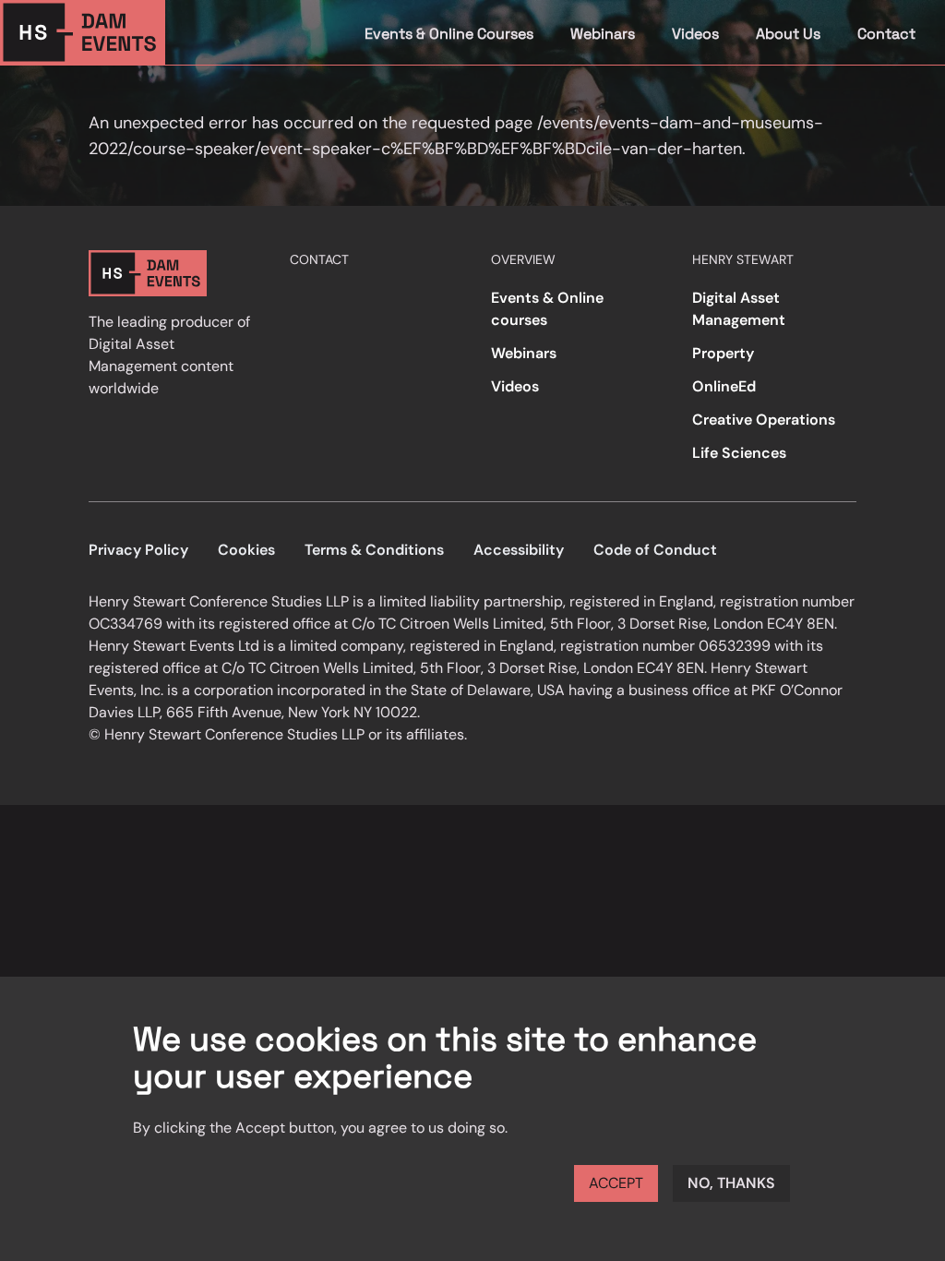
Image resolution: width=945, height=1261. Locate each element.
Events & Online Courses (449, 33)
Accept (616, 1183)
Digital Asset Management (738, 309)
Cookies (246, 549)
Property (723, 353)
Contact (886, 33)
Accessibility (518, 549)
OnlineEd (724, 386)
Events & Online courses (547, 309)
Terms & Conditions (374, 549)
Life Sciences (739, 452)
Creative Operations (763, 419)
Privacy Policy (138, 549)
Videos (695, 33)
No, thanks (731, 1183)
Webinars (602, 33)
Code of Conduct (655, 549)
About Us (788, 33)
